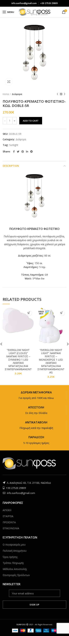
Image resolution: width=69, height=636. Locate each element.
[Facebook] (14, 151)
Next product (64, 94)
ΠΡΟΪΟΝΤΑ (9, 522)
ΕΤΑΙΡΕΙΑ (8, 516)
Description (11, 165)
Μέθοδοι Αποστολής (15, 569)
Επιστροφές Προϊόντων (16, 575)
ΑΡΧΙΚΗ (7, 510)
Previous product (57, 94)
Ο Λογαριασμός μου (14, 544)
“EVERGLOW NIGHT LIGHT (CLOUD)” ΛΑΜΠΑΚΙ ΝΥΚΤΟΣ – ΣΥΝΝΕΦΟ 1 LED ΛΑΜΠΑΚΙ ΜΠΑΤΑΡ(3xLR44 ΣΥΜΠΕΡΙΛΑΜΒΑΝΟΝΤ (18, 359)
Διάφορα (17, 94)
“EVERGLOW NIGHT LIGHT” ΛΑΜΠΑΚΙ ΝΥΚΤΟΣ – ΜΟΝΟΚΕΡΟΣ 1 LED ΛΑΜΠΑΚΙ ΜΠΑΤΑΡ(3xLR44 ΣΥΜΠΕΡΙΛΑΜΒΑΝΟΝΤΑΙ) (51, 361)
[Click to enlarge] (8, 81)
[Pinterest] (22, 151)
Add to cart (31, 120)
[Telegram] (31, 151)
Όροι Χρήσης (10, 557)
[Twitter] (18, 151)
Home (6, 94)
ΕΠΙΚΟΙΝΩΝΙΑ (11, 528)
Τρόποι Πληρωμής (13, 563)
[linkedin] (27, 151)
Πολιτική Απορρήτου (15, 550)
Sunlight (13, 145)
